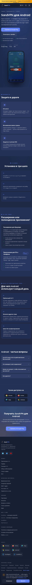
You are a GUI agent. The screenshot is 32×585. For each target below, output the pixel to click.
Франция (27, 565)
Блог (2, 473)
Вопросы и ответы (5, 503)
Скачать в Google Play (11, 29)
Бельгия (22, 565)
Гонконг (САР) (4, 565)
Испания (3, 567)
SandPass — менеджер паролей (9, 515)
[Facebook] (6, 453)
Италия (16, 565)
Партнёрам (4, 498)
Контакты (3, 500)
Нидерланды (9, 570)
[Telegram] (2, 453)
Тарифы (3, 463)
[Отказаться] (29, 573)
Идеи (2, 508)
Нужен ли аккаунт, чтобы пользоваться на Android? (14, 370)
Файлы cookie (4, 535)
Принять (23, 581)
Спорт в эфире (4, 471)
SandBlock (3, 520)
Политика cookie (22, 577)
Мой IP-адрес (4, 486)
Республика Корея (17, 570)
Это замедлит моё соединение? (12, 364)
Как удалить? (7, 376)
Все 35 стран (26, 570)
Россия (26, 567)
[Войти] (26, 5)
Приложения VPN (10, 11)
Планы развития (5, 505)
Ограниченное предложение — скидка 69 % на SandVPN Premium (16, 2)
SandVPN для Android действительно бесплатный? (13, 358)
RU (22, 5)
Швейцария (20, 567)
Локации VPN (4, 466)
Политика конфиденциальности (9, 530)
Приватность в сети (6, 491)
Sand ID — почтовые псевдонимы (9, 517)
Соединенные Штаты (11, 567)
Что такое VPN (4, 488)
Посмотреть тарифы (9, 34)
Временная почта (5, 481)
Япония (3, 570)
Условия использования (7, 532)
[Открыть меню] (29, 5)
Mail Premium (4, 522)
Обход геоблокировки (6, 468)
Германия (11, 565)
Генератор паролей (6, 483)
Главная (3, 11)
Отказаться (9, 581)
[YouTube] (11, 453)
